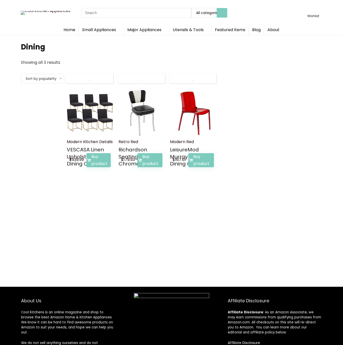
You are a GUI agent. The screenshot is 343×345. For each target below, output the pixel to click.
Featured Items (230, 30)
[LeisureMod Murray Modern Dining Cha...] (193, 113)
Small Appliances (99, 30)
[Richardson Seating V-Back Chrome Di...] (142, 113)
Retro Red (128, 142)
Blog (256, 30)
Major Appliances (144, 30)
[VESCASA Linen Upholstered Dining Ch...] (90, 113)
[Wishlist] (313, 10)
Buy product (99, 160)
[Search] (222, 13)
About (273, 30)
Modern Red (182, 142)
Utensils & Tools (188, 30)
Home (69, 30)
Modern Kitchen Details (90, 142)
